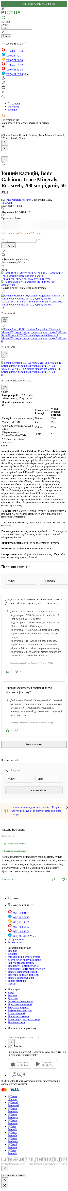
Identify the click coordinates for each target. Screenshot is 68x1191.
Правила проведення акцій (23, 971)
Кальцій (12, 109)
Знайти (6, 36)
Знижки (12, 995)
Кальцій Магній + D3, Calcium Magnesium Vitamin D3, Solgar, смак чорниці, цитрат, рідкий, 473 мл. (31, 303)
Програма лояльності (20, 1004)
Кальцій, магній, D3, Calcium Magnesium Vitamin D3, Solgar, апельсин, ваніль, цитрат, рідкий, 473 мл (30, 370)
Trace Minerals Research (18, 199)
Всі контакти (15, 942)
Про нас (12, 950)
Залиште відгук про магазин (24, 1019)
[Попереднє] (4, 142)
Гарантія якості (16, 1013)
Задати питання (34, 744)
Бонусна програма (18, 1007)
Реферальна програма (20, 1010)
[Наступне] (4, 148)
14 (2, 307)
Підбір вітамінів (17, 980)
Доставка (13, 998)
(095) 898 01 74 (14, 50)
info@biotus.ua (16, 939)
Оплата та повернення (20, 1001)
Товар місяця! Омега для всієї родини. (22, 275)
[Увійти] (3, 78)
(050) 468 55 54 (14, 69)
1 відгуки (6, 202)
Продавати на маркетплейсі (23, 965)
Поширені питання (18, 1016)
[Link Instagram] (15, 1075)
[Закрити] (4, 1168)
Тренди (12, 983)
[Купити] (4, 320)
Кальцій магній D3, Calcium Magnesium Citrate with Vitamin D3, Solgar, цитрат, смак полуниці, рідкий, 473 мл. (34, 337)
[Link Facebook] (10, 1075)
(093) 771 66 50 (14, 60)
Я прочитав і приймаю (14, 1175)
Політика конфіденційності (23, 974)
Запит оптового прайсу (21, 962)
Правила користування (21, 977)
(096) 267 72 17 (14, 55)
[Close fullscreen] (4, 159)
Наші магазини (16, 1022)
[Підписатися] (11, 1042)
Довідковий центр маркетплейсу (26, 968)
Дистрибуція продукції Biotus (24, 959)
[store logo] (10, 13)
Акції (11, 992)
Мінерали (13, 106)
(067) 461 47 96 (14, 74)
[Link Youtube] (19, 1075)
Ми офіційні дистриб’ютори (24, 956)
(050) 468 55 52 (14, 64)
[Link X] (24, 1075)
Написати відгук (37, 790)
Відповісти (7, 879)
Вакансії (12, 953)
